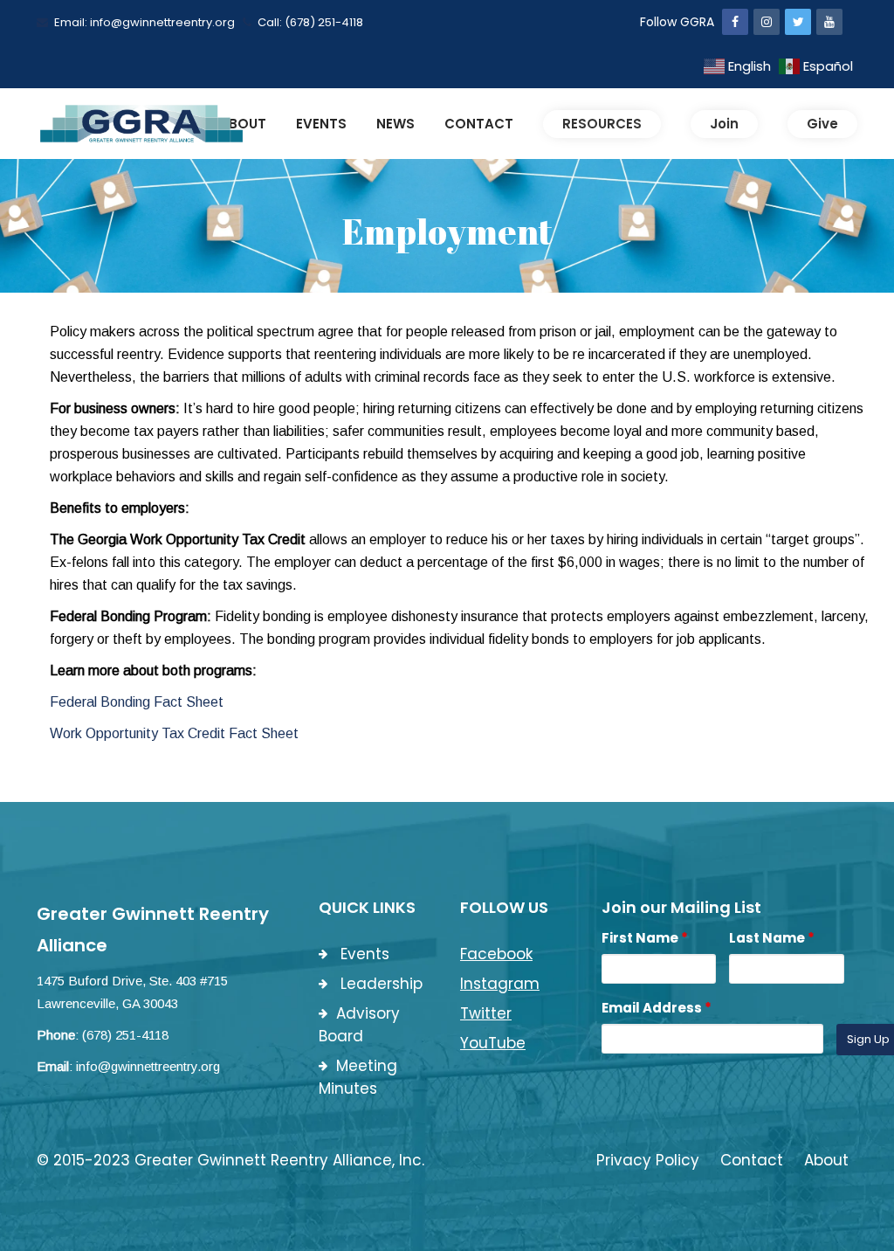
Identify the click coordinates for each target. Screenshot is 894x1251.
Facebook (496, 953)
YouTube (493, 1043)
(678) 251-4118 (125, 1034)
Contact (751, 1160)
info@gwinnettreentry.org (148, 1066)
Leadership (379, 983)
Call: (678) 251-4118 (310, 22)
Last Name (772, 938)
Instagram (500, 983)
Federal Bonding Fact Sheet (137, 702)
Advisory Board (359, 1025)
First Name (645, 938)
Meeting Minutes (358, 1077)
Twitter (486, 1013)
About (826, 1160)
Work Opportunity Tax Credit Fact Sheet (174, 733)
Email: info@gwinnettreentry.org (144, 22)
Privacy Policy (647, 1160)
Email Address (657, 1008)
